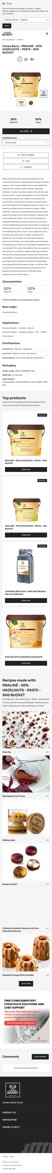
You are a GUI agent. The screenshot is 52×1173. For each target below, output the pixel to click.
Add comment (40, 1057)
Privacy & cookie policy (12, 1165)
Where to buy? (11, 1127)
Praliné (20, 40)
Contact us (9, 1112)
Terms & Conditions (10, 1162)
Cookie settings (9, 1169)
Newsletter (9, 1120)
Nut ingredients (8, 40)
